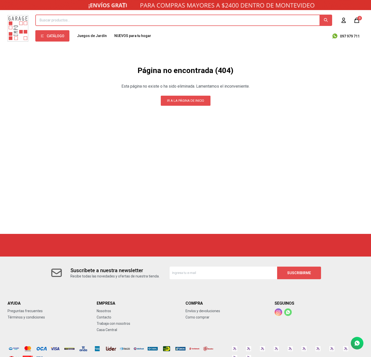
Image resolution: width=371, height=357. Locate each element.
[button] (326, 20)
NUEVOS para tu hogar (132, 36)
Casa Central (107, 330)
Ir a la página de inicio (185, 100)
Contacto (104, 317)
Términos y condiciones (26, 317)
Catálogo (55, 36)
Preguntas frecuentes (25, 311)
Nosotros (104, 311)
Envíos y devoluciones (203, 311)
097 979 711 (350, 36)
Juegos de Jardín (92, 36)
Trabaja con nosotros (113, 324)
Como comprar (197, 317)
